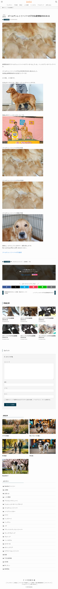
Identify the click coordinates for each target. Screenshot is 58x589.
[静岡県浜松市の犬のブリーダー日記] (29, 2)
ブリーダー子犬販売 (23, 582)
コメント (7, 362)
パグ (5, 526)
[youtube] (30, 580)
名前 (5, 382)
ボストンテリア (8, 547)
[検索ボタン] (56, 2)
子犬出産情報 (6, 19)
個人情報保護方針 (40, 582)
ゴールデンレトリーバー (17, 261)
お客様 (6, 490)
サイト (5, 394)
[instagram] (27, 580)
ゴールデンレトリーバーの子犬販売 (12, 252)
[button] (6, 287)
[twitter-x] (25, 580)
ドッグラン (7, 522)
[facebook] (23, 580)
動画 (5, 554)
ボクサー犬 (7, 544)
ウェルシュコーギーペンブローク (13, 504)
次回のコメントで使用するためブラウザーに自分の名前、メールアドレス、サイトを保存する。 (28, 399)
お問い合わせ (33, 584)
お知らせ (6, 493)
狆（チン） (7, 565)
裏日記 (15, 582)
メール (5, 388)
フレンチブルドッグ (9, 533)
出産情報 (25, 261)
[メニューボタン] (2, 2)
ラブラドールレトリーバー (11, 551)
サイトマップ (48, 582)
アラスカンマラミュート (11, 500)
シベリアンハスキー (9, 511)
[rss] (32, 580)
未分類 (6, 561)
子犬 (30, 261)
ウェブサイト (10, 582)
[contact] (34, 580)
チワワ (6, 515)
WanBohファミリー (9, 486)
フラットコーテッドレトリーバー (13, 529)
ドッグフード (8, 518)
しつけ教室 (7, 497)
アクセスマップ (25, 584)
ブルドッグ (7, 536)
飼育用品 (6, 569)
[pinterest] (29, 580)
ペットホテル (8, 540)
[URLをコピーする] (51, 287)
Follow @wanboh (26, 275)
